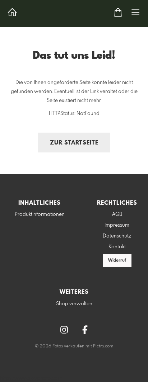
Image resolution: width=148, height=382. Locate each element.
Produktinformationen (40, 214)
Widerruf (117, 260)
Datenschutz (117, 236)
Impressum (117, 225)
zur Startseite (74, 143)
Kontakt (117, 246)
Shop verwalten (74, 303)
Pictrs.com (103, 346)
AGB (117, 214)
